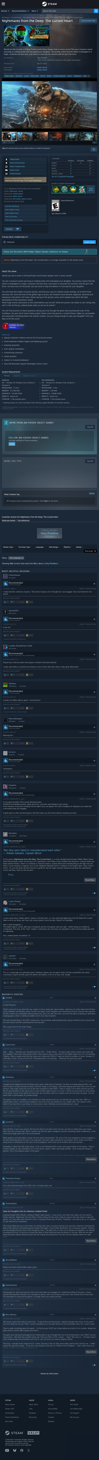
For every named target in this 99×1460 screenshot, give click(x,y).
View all (91, 493)
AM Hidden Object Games (22, 199)
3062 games (12, 788)
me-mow (12, 752)
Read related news (12, 213)
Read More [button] (90, 880)
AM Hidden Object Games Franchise (36, 17)
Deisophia (13, 833)
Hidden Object (9, 76)
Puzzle (43, 76)
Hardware (32, 1413)
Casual (26, 76)
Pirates (49, 76)
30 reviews (22, 686)
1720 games (12, 836)
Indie (84, 76)
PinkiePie (12, 785)
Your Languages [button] (15, 558)
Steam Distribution (12, 1417)
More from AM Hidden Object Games (31, 422)
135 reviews (23, 836)
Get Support (74, 1413)
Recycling (32, 1417)
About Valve (33, 1404)
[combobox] (68, 11)
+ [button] (88, 76)
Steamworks (9, 1413)
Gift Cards (9, 1421)
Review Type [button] (8, 547)
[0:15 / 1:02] (49, 104)
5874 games (12, 958)
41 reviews (12, 578)
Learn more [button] (89, 242)
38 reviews (22, 958)
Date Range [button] (53, 547)
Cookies (51, 1417)
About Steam (10, 1404)
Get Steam (74, 1404)
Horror (70, 76)
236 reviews (12, 613)
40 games (12, 754)
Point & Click (35, 76)
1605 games (12, 686)
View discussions (11, 217)
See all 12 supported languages (63, 177)
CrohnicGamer (14, 575)
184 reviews (12, 648)
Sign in (4, 148)
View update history (12, 210)
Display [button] (78, 547)
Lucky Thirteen (14, 901)
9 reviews (22, 721)
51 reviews (22, 904)
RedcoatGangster (15, 719)
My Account (74, 1417)
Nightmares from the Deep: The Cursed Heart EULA (23, 181)
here (46, 501)
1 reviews (21, 754)
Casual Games (16, 17)
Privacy (51, 1404)
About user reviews (8, 520)
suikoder (12, 956)
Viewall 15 (91, 189)
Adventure (19, 76)
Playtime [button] (67, 547)
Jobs (31, 1409)
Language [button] (39, 547)
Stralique (12, 683)
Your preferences (24, 520)
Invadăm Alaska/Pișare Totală (20, 646)
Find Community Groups (14, 220)
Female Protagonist (59, 76)
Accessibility (53, 1409)
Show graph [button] (89, 551)
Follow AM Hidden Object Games (28, 437)
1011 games (12, 904)
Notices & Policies (55, 1413)
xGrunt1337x (14, 611)
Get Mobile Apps (76, 1409)
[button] (5, 11)
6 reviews (22, 788)
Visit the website (11, 206)
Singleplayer (77, 76)
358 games (12, 721)
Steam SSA (9, 1409)
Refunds (51, 1421)
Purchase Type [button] (24, 547)
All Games (5, 17)
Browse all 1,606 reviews (49, 1374)
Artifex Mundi (42, 67)
